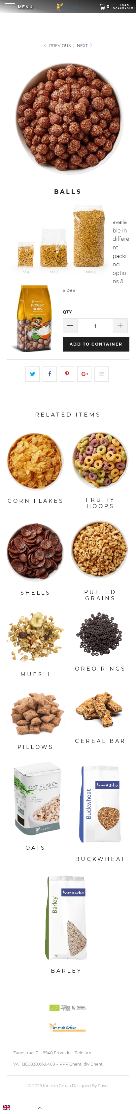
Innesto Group (57, 1085)
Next (83, 45)
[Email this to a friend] (101, 374)
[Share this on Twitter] (32, 374)
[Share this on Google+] (84, 374)
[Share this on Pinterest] (67, 374)
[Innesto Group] (68, 6)
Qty (67, 311)
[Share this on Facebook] (50, 374)
